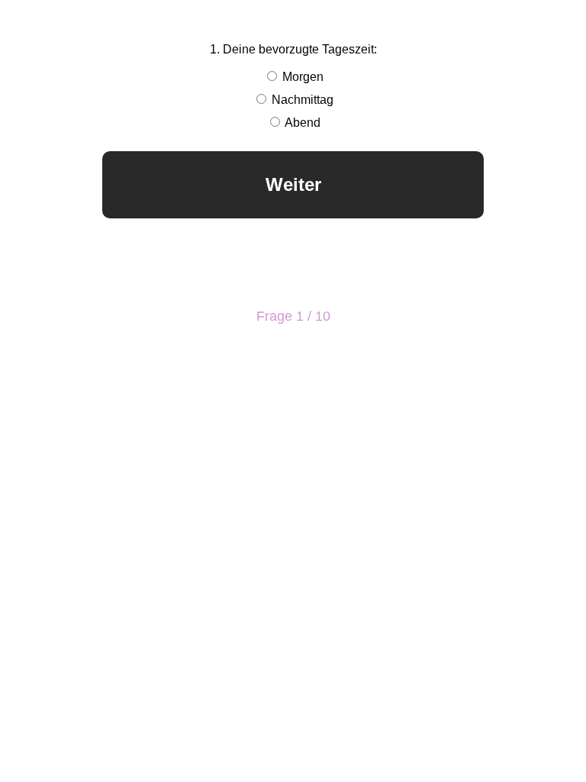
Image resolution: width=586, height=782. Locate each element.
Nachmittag (301, 99)
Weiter (293, 184)
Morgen (301, 76)
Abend (301, 122)
